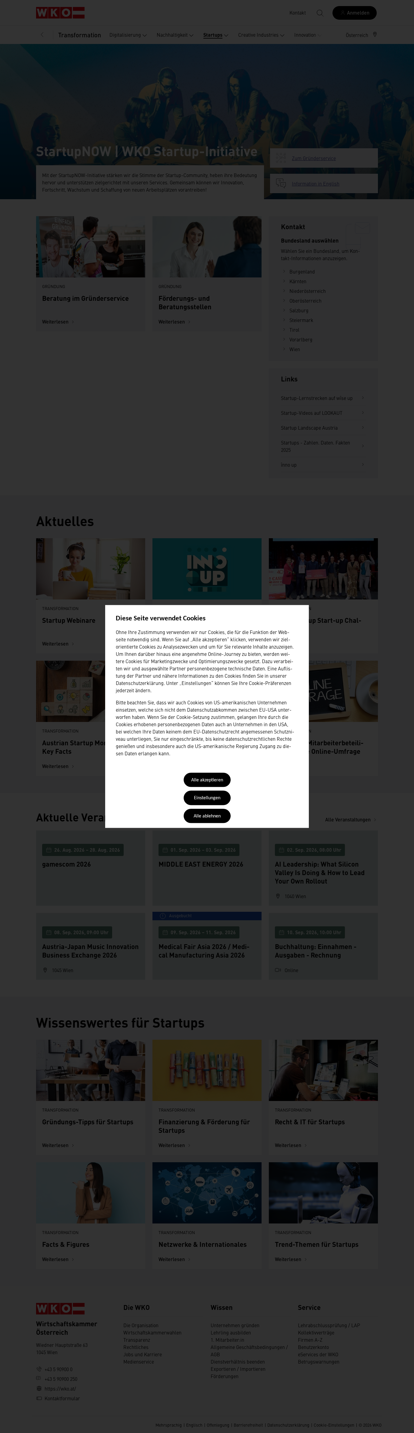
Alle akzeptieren (207, 780)
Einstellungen (207, 798)
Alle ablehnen (207, 816)
